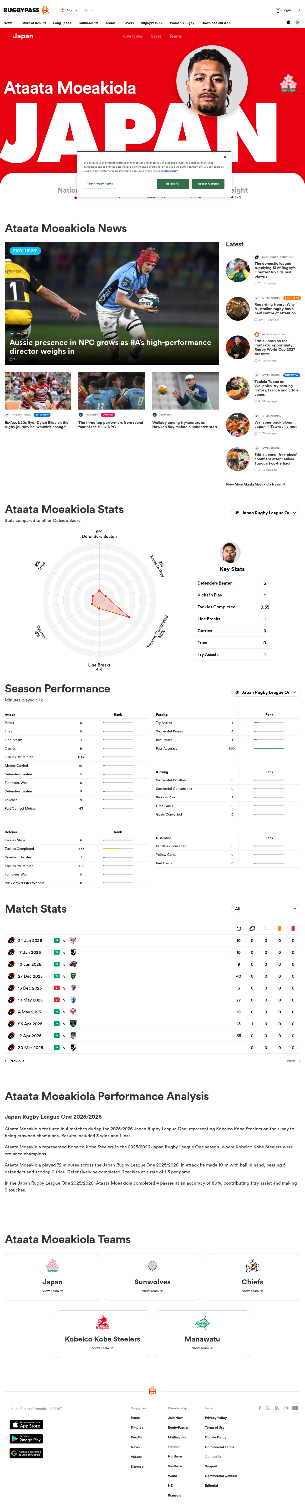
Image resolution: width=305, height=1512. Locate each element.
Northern (175, 1456)
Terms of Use (214, 1427)
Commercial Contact (221, 1475)
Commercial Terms (219, 1447)
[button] (133, 36)
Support (211, 1466)
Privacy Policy (216, 1417)
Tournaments (88, 22)
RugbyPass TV (152, 22)
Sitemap (137, 1466)
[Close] (225, 157)
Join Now (175, 1417)
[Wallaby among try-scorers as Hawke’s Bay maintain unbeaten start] (185, 404)
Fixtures (137, 1427)
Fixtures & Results (33, 22)
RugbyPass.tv (178, 1427)
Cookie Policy (215, 1437)
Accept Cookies (208, 183)
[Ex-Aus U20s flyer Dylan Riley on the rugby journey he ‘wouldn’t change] (38, 404)
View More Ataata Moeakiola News (253, 484)
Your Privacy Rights (100, 183)
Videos (136, 1456)
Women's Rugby (182, 22)
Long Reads (62, 22)
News (8, 22)
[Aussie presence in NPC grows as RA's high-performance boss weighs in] (112, 303)
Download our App (216, 22)
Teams (110, 22)
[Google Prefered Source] (53, 1454)
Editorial (211, 1485)
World (172, 1475)
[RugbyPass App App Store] (53, 1425)
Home (135, 1417)
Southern (175, 1466)
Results (136, 1437)
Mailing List (177, 1437)
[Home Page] (26, 10)
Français (174, 1495)
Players (128, 22)
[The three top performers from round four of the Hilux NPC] (111, 404)
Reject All (172, 183)
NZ (170, 1485)
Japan (23, 36)
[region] (154, 174)
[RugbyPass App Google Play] (53, 1439)
